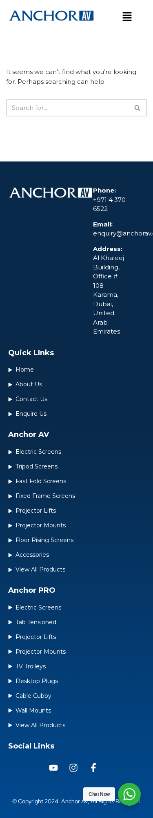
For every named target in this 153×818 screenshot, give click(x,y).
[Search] (138, 108)
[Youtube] (53, 768)
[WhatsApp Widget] (129, 794)
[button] (127, 17)
